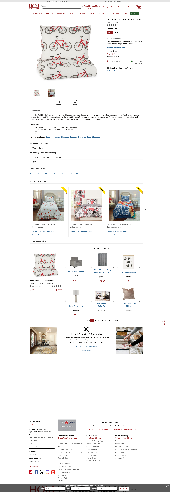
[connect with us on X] (42, 472)
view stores (111, 70)
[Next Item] (86, 267)
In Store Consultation (94, 443)
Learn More (86, 350)
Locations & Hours (93, 438)
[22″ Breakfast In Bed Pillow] (128, 293)
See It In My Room (93, 449)
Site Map (61, 481)
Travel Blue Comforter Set (117, 231)
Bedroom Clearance (78, 137)
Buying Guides (63, 455)
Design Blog (91, 458)
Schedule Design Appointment (98, 441)
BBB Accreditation (122, 446)
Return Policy (63, 458)
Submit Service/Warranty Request (70, 443)
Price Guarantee (64, 463)
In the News (119, 443)
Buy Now (36, 425)
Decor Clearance (93, 137)
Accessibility (120, 458)
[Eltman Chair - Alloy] (76, 262)
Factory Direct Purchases (67, 461)
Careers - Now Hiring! (124, 438)
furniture (115, 13)
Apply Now (103, 429)
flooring (81, 13)
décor (92, 13)
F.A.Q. (60, 446)
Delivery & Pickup (65, 449)
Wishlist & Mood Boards (95, 461)
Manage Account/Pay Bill (124, 429)
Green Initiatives (121, 455)
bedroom (61, 13)
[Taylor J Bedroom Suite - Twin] (102, 296)
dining (71, 13)
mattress (49, 13)
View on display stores (116, 47)
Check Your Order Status (68, 438)
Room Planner (91, 455)
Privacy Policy (63, 478)
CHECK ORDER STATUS (57, 1)
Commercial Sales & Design (126, 449)
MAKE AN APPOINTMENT (86, 346)
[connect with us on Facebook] (36, 472)
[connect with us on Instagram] (47, 472)
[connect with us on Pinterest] (30, 472)
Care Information (64, 472)
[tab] (110, 32)
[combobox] (60, 7)
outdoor (134, 13)
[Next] (145, 208)
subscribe (35, 466)
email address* (35, 458)
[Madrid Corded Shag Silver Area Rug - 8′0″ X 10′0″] (102, 260)
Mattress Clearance (61, 137)
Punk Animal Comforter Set (43, 231)
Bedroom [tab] (107, 248)
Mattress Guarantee (65, 466)
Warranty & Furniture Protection (70, 469)
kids (125, 13)
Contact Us (62, 441)
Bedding (49, 137)
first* (43, 488)
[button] (92, 7)
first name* (33, 444)
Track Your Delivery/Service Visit (70, 452)
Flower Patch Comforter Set (81, 231)
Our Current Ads (92, 446)
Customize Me (92, 452)
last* (68, 488)
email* (94, 488)
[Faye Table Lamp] (76, 296)
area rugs (103, 13)
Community (119, 452)
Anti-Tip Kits (62, 475)
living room (37, 13)
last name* (33, 451)
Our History (119, 441)
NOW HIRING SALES (113, 1)
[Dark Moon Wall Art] (128, 262)
